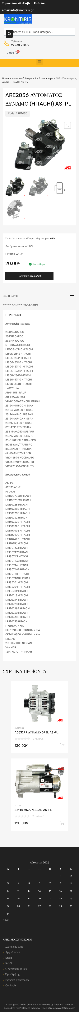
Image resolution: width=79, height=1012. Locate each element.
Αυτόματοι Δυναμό (44, 78)
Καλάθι (9, 963)
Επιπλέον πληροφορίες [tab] (21, 305)
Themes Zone (61, 1004)
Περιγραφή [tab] (10, 296)
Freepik (45, 1008)
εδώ (52, 238)
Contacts (10, 985)
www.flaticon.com (65, 1008)
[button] (39, 62)
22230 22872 (20, 45)
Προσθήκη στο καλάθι (29, 276)
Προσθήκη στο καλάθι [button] (62, 745)
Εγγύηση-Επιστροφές (17, 980)
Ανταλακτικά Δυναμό (22, 78)
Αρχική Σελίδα (13, 952)
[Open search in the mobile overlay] (39, 31)
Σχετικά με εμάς (14, 946)
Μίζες (18, 805)
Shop (8, 957)
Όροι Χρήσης (12, 974)
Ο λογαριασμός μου (16, 969)
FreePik (18, 1008)
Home (5, 78)
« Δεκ (6, 919)
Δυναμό (19, 728)
